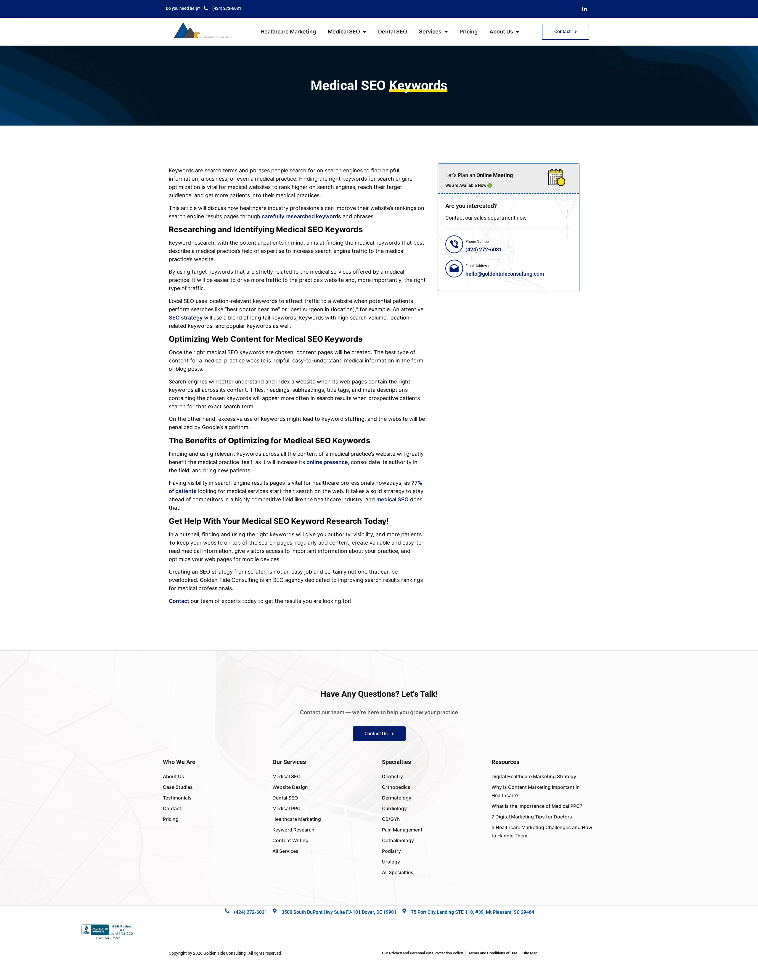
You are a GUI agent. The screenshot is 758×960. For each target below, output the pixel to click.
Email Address (477, 266)
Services (430, 31)
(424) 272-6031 (483, 249)
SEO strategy (186, 317)
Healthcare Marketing (288, 31)
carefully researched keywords (301, 216)
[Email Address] (454, 268)
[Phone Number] (454, 244)
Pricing (469, 31)
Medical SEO (344, 31)
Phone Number (477, 242)
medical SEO (392, 499)
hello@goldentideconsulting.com (504, 274)
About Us (501, 31)
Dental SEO (392, 31)
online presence (327, 462)
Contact (179, 601)
